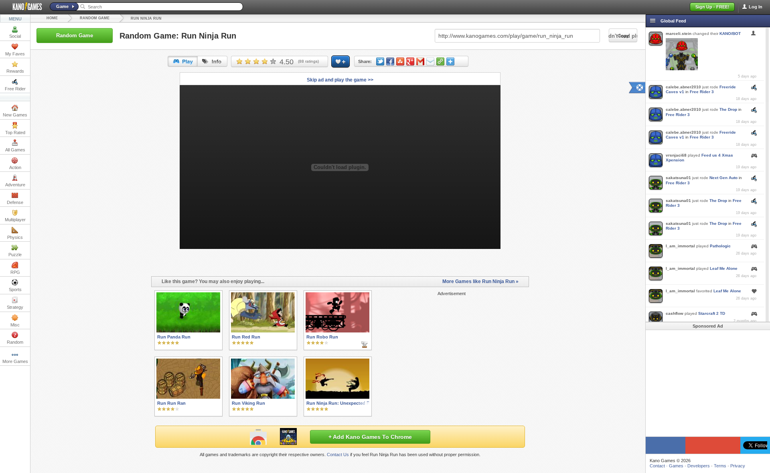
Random (15, 342)
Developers (698, 465)
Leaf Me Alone (724, 268)
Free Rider (15, 88)
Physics (15, 237)
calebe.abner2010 (683, 87)
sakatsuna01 (678, 177)
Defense (15, 202)
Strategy (15, 307)
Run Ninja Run (146, 18)
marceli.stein (678, 33)
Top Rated (15, 132)
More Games (15, 361)
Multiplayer (15, 219)
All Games (15, 149)
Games (676, 465)
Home (52, 18)
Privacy (737, 465)
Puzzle (15, 254)
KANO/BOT (730, 33)
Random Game (94, 18)
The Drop (728, 109)
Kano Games (24, 7)
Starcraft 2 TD (711, 313)
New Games (15, 114)
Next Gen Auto (723, 177)
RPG (15, 272)
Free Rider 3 (702, 92)
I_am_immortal (680, 246)
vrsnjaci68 (676, 155)
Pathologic (720, 246)
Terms (720, 465)
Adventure (15, 184)
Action (15, 167)
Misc (15, 324)
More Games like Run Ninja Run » (480, 281)
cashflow (674, 313)
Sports (15, 289)
